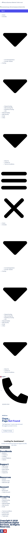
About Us (6, 161)
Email (3, 116)
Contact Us (7, 162)
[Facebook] (1, 531)
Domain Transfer (8, 61)
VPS (5, 111)
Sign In (3, 11)
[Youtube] (5, 531)
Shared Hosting (8, 106)
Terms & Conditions (9, 164)
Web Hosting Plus (8, 108)
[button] (14, 194)
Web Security (5, 114)
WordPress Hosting (9, 109)
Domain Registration (9, 59)
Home (3, 15)
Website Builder (6, 112)
